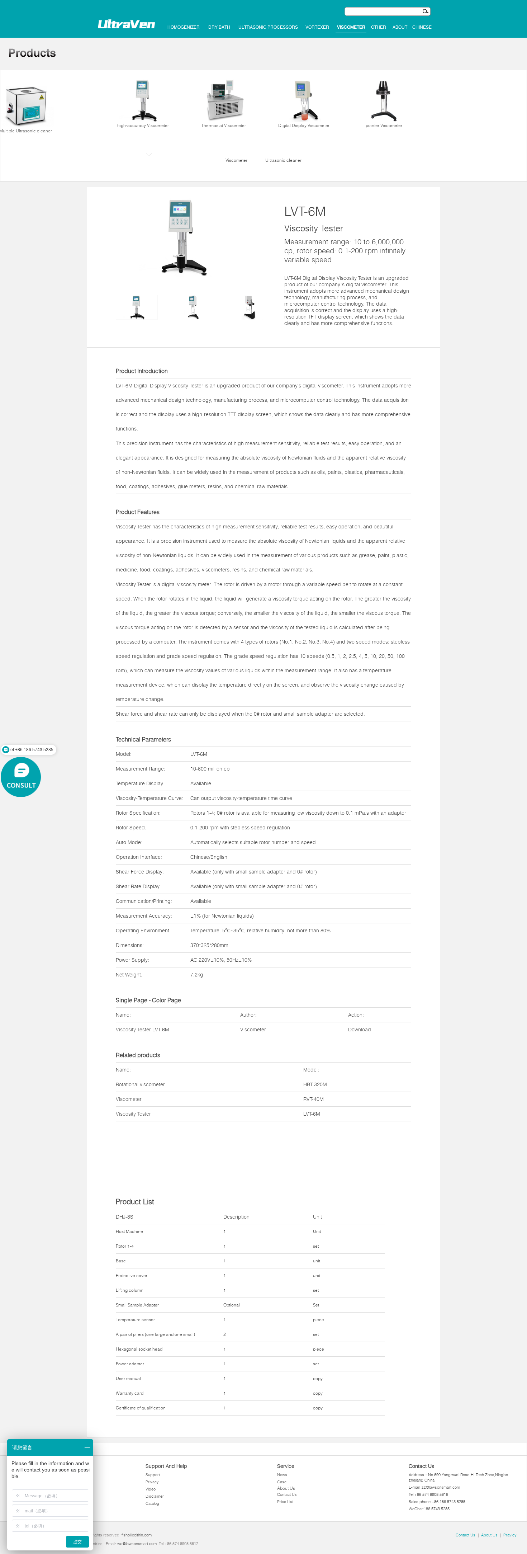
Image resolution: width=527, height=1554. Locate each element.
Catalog (152, 1503)
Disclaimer (155, 1496)
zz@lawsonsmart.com (441, 1487)
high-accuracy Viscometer (143, 125)
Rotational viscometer (140, 1084)
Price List (285, 1501)
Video (151, 1489)
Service (285, 1466)
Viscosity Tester (185, 385)
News (282, 1474)
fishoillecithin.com (137, 1534)
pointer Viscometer (384, 125)
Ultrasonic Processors (268, 27)
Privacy (152, 1481)
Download (359, 1029)
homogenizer (183, 27)
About (400, 27)
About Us (286, 1488)
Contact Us (287, 1494)
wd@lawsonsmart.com (137, 1543)
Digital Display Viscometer (303, 125)
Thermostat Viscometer (223, 125)
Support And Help (166, 1466)
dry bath (219, 27)
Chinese (422, 27)
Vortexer (317, 27)
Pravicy (510, 1534)
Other (378, 27)
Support (153, 1474)
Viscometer (351, 27)
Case (281, 1481)
